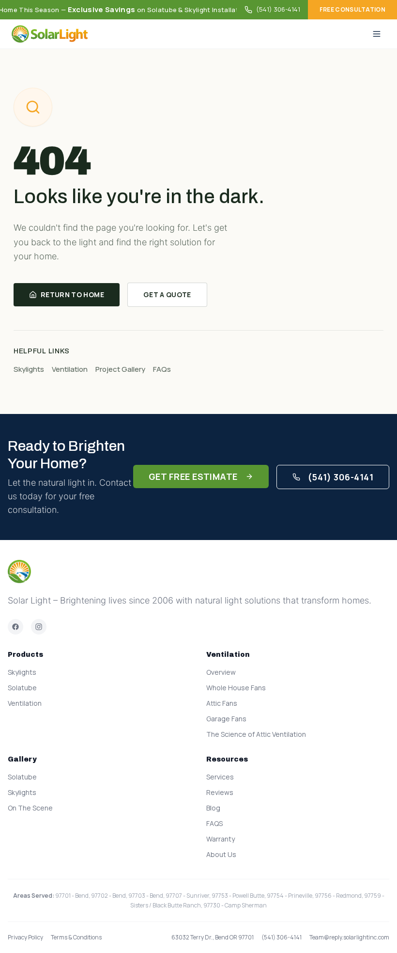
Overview (221, 672)
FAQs (162, 369)
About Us (221, 854)
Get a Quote (167, 294)
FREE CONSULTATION (352, 9)
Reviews (219, 792)
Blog (213, 807)
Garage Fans (226, 718)
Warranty (220, 838)
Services (220, 776)
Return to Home (72, 294)
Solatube (22, 687)
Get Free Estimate (193, 476)
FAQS (214, 823)
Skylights (29, 369)
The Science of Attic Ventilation (256, 734)
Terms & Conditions (76, 937)
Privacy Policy (25, 937)
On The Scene (30, 807)
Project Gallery (120, 369)
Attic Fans (221, 703)
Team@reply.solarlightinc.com (349, 937)
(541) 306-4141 (278, 9)
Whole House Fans (236, 687)
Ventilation (70, 369)
